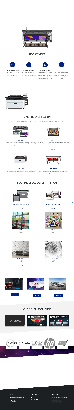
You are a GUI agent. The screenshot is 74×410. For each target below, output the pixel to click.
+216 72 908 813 (36, 399)
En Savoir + (21, 149)
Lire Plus (15, 294)
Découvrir (41, 103)
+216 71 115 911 (36, 397)
